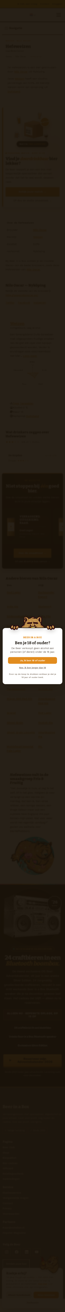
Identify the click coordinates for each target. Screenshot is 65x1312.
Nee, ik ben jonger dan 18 (32, 667)
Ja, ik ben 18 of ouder (32, 660)
